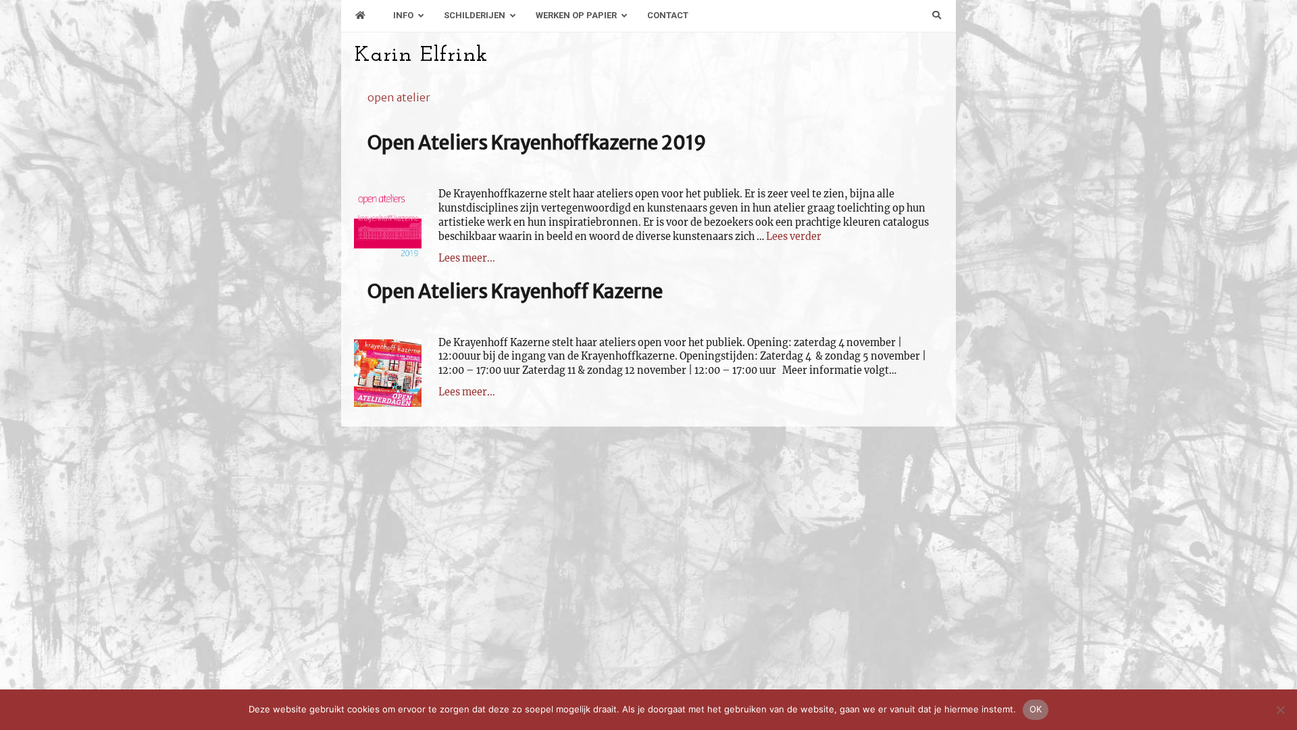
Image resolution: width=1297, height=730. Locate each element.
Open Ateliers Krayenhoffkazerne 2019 (537, 142)
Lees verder (793, 236)
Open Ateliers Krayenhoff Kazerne (515, 291)
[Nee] (1280, 709)
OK (1035, 709)
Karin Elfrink (421, 55)
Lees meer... (466, 258)
